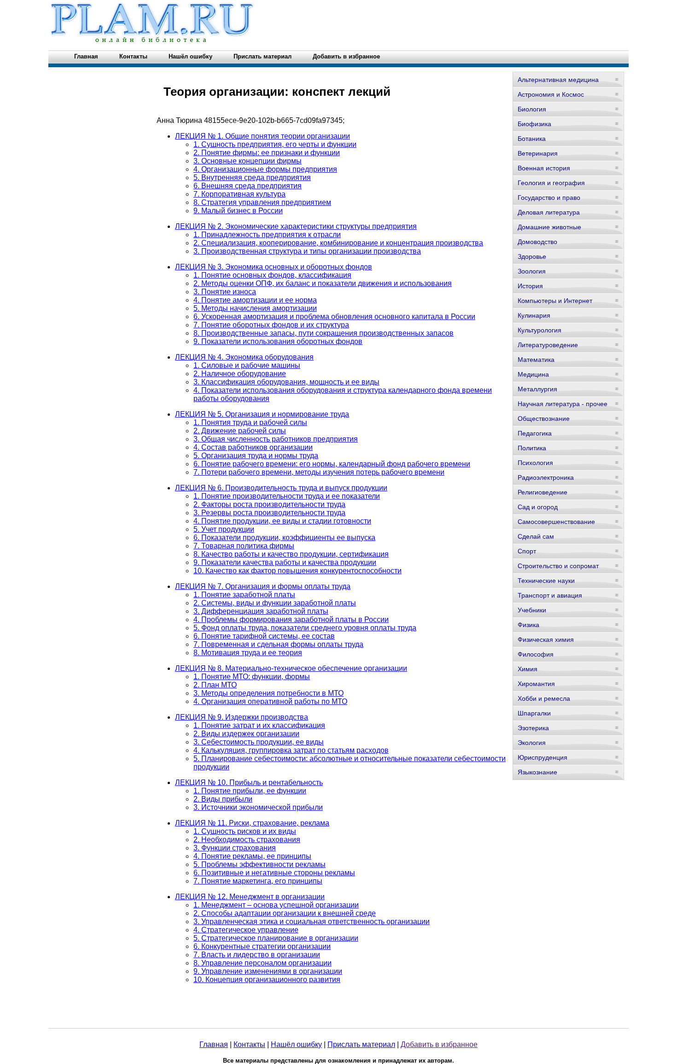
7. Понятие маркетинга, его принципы (257, 881)
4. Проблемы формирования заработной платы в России (291, 619)
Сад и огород (538, 507)
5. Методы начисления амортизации (255, 308)
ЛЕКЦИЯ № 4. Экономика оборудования (244, 357)
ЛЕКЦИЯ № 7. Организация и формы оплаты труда (262, 586)
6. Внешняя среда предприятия (247, 186)
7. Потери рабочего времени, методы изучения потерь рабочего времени (318, 472)
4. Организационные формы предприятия (265, 169)
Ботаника (532, 138)
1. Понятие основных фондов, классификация (272, 275)
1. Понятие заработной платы (244, 595)
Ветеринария (538, 153)
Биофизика (534, 124)
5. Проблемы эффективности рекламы (259, 864)
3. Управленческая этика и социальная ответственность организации (311, 921)
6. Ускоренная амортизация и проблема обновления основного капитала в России (334, 316)
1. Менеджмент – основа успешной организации (276, 905)
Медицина (533, 374)
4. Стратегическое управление (245, 930)
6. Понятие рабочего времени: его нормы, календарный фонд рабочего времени (331, 464)
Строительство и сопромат (558, 566)
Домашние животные (549, 227)
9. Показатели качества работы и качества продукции (284, 562)
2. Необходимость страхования (246, 839)
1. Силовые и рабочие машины (246, 365)
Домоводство (537, 241)
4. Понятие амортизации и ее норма (255, 300)
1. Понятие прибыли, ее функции (249, 791)
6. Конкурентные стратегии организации (262, 946)
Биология (532, 109)
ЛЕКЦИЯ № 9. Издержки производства (241, 717)
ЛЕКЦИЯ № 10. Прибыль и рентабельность (249, 782)
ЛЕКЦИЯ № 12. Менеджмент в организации (250, 897)
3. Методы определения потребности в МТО (268, 693)
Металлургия (537, 389)
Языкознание (537, 772)
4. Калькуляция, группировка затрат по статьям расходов (291, 750)
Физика (528, 624)
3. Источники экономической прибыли (258, 807)
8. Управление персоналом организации (262, 963)
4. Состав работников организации (253, 447)
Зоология (532, 271)
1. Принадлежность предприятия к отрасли (267, 234)
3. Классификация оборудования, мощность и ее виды (286, 382)
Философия (536, 654)
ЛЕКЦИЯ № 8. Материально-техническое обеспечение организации (291, 668)
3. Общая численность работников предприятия (275, 439)
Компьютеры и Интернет (555, 300)
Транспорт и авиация (550, 595)
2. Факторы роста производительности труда (269, 504)
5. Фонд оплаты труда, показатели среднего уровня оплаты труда (304, 628)
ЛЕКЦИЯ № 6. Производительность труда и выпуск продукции (281, 488)
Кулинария (534, 315)
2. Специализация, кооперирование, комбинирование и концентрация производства (338, 243)
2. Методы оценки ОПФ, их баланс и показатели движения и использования (322, 283)
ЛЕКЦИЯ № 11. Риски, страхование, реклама (252, 823)
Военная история (544, 168)
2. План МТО (215, 685)
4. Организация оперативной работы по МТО (270, 701)
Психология (535, 462)
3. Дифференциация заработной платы (260, 611)
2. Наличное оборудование (239, 374)
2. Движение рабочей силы (239, 431)
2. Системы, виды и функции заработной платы (274, 603)
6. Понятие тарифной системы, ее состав (264, 636)
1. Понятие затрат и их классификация (259, 725)
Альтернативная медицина (558, 79)
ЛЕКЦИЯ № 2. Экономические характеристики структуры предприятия (296, 226)
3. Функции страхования (234, 848)
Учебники (532, 610)
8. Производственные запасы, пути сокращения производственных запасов (323, 333)
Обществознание (544, 418)
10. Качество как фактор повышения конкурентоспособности (297, 571)
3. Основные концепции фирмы (247, 161)
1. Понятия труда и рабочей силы (250, 422)
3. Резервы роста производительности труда (269, 513)
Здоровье (532, 256)
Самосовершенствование (556, 521)
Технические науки (546, 580)
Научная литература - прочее (562, 403)
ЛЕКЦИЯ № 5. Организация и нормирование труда (262, 414)
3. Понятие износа (224, 292)
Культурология (539, 330)
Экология (532, 742)
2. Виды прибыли (222, 799)
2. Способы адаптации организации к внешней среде (284, 913)
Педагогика (535, 433)
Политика (532, 448)
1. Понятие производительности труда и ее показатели (286, 496)
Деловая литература (549, 212)
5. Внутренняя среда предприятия (252, 177)
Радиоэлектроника (546, 477)
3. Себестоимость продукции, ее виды (258, 742)
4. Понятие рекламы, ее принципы (252, 856)
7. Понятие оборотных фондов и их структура (271, 325)
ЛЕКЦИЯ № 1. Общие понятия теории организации (262, 136)
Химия (527, 669)
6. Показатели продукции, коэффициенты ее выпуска (284, 537)
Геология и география (551, 182)
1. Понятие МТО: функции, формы (251, 676)
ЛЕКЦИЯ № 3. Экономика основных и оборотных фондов (273, 267)
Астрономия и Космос (551, 94)
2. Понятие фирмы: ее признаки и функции (266, 153)
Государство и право (549, 197)
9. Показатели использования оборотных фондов (277, 341)
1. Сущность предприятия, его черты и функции (274, 144)
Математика (536, 359)
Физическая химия (546, 639)
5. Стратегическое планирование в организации (275, 938)
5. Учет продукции (223, 529)
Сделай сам (536, 536)
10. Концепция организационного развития (266, 979)
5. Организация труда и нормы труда (255, 455)
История (530, 286)
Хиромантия (536, 683)
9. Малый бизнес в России (238, 211)
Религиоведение (542, 492)
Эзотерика (533, 728)
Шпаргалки (534, 713)
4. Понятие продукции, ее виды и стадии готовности (282, 521)
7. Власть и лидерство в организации (256, 955)
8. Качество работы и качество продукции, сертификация (291, 554)
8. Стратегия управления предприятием (262, 202)
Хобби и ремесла (544, 698)
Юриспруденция (542, 757)
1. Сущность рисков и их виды (244, 831)
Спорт (527, 551)
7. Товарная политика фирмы (243, 546)
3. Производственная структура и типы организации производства (307, 251)
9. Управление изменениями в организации (267, 971)
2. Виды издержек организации (246, 734)
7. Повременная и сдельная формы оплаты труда (278, 644)
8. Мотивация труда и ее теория (247, 653)
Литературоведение (548, 345)
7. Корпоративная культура (239, 194)
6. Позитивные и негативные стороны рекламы (274, 873)
